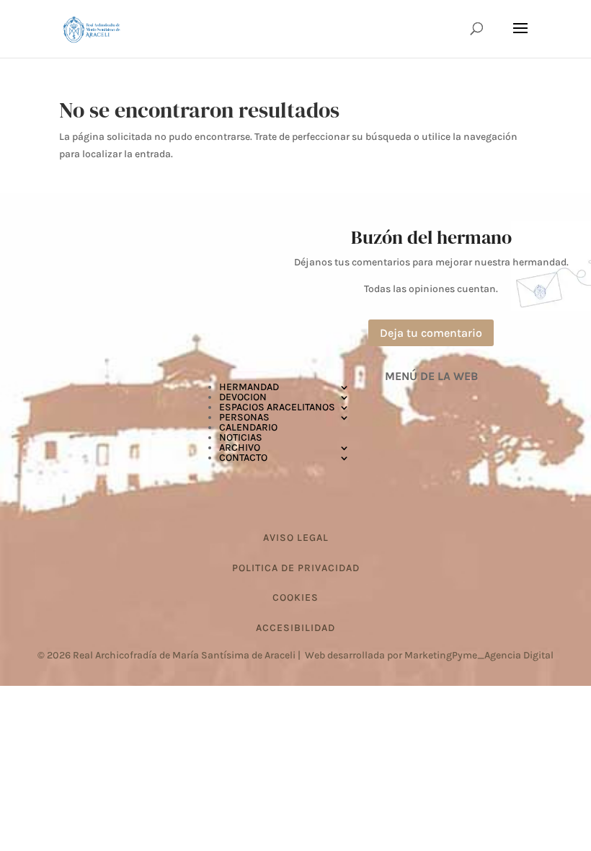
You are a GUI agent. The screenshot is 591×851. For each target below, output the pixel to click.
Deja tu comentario (431, 333)
